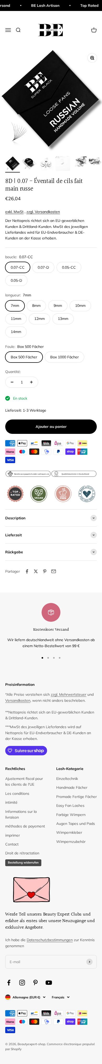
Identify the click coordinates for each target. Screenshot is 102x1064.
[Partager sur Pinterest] (44, 571)
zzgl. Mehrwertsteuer (68, 694)
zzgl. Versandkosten (43, 211)
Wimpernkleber (69, 832)
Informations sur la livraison (21, 814)
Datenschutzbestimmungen (50, 940)
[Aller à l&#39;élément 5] (79, 164)
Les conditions (17, 793)
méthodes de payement (25, 826)
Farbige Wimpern (71, 814)
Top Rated (86, 5)
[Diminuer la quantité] (12, 382)
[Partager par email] (53, 571)
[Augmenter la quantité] (31, 382)
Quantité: (13, 371)
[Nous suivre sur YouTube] (48, 982)
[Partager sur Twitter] (35, 571)
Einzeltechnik (67, 778)
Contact (12, 844)
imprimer (12, 835)
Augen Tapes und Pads (75, 823)
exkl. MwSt (14, 211)
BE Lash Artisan (41, 5)
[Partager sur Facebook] (26, 571)
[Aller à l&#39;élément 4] (62, 164)
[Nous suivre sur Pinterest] (35, 982)
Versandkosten (17, 700)
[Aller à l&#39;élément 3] (46, 164)
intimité (11, 802)
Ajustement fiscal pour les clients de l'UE (24, 781)
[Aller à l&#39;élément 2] (29, 164)
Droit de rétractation (22, 853)
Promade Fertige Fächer (76, 796)
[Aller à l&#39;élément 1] (12, 164)
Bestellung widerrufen (23, 862)
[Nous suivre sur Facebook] (8, 982)
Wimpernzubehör (71, 841)
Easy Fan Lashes (70, 805)
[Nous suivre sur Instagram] (22, 982)
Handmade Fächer (71, 787)
